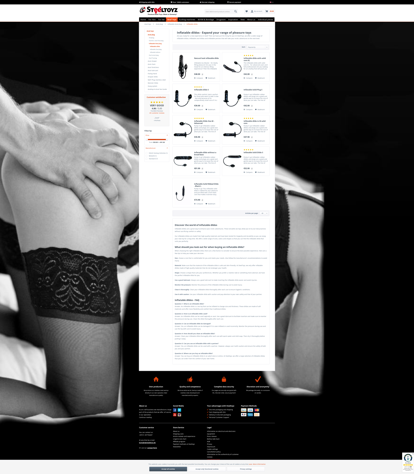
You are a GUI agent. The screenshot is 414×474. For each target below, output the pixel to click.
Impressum (211, 447)
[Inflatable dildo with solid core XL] (232, 66)
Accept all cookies (168, 469)
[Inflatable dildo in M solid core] (232, 129)
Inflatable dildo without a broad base (205, 153)
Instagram (179, 415)
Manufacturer (151, 148)
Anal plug (151, 35)
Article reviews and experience (184, 436)
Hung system (152, 86)
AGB (208, 441)
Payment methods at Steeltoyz (184, 444)
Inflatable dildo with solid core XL (255, 59)
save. (251, 464)
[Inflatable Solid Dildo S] (232, 161)
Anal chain (151, 64)
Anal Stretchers (153, 67)
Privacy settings (246, 469)
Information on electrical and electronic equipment (221, 432)
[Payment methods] (257, 412)
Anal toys (150, 31)
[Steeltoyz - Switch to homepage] (162, 11)
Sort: (243, 47)
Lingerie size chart (179, 439)
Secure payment (235, 2)
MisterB (153, 156)
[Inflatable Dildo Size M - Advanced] (183, 129)
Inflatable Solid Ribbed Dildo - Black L (206, 185)
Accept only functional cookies (207, 469)
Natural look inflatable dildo (206, 58)
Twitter (179, 410)
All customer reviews (156, 113)
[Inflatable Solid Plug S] (232, 98)
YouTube (175, 415)
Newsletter (177, 447)
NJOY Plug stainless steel (157, 80)
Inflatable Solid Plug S (253, 90)
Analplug (151, 38)
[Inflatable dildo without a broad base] (183, 161)
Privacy (209, 444)
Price (147, 135)
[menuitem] (221, 11)
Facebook (175, 410)
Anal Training (153, 58)
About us (176, 431)
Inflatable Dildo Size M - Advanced (204, 122)
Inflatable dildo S (201, 90)
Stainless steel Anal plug (156, 41)
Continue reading (145, 417)
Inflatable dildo (155, 46)
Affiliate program (179, 441)
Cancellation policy (214, 452)
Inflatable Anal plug (155, 43)
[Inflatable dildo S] (183, 98)
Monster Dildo (153, 83)
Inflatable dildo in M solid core (255, 122)
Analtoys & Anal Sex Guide (157, 89)
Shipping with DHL (148, 2)
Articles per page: (251, 213)
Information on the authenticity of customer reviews (223, 455)
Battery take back (213, 439)
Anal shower (152, 61)
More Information (259, 464)
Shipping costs (178, 434)
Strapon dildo (153, 77)
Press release (212, 436)
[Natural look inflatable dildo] (183, 66)
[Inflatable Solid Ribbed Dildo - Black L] (183, 192)
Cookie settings (212, 449)
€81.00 (162, 142)
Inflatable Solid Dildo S (253, 152)
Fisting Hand (152, 74)
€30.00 (155, 142)
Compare (199, 78)
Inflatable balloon (155, 52)
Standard (153, 159)
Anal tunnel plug (154, 55)
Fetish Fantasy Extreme (158, 153)
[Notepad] (246, 11)
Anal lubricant (153, 70)
